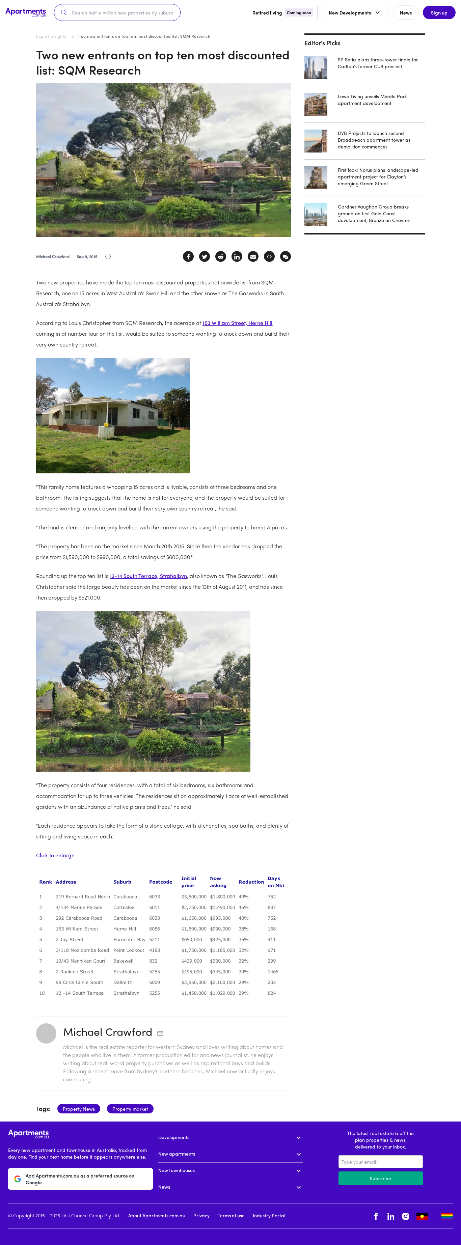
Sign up (439, 12)
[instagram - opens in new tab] (406, 1216)
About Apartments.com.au (156, 1215)
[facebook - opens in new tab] (376, 1216)
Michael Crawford (107, 1031)
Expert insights (51, 36)
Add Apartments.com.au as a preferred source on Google (80, 1179)
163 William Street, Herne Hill (237, 323)
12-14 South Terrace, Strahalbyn (148, 576)
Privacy (201, 1215)
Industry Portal (269, 1215)
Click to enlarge (55, 855)
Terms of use (231, 1215)
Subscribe (380, 1178)
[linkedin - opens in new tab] (391, 1216)
